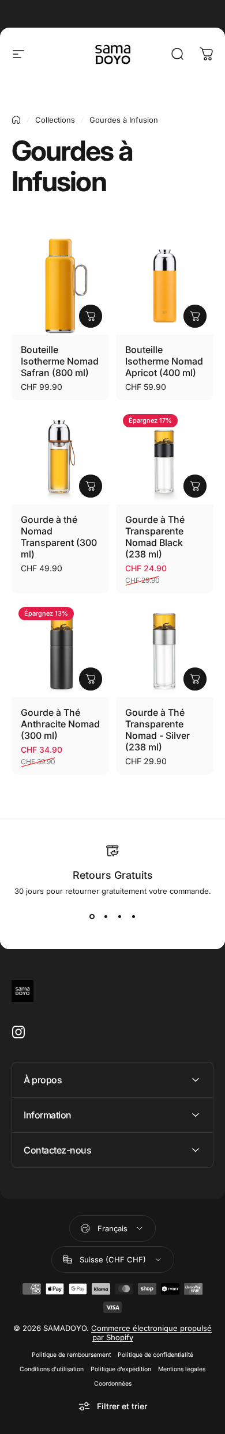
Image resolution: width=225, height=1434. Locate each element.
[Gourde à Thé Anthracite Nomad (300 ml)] (60, 648)
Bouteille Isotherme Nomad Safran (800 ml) (60, 361)
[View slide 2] (105, 916)
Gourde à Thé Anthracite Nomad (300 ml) (60, 724)
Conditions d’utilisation (52, 1369)
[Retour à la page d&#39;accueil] (16, 119)
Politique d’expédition (121, 1369)
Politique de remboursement (71, 1355)
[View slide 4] (133, 916)
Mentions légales (181, 1369)
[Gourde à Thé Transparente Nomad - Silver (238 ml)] (164, 648)
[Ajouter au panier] (90, 316)
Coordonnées (113, 1383)
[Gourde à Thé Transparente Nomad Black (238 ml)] (164, 455)
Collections (55, 119)
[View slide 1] (92, 916)
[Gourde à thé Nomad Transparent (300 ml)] (60, 455)
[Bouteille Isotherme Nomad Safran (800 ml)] (60, 286)
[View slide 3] (119, 916)
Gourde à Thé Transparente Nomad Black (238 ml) (155, 537)
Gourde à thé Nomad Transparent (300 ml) (59, 537)
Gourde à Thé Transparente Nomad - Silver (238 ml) (157, 730)
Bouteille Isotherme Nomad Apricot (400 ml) (164, 361)
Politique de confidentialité (155, 1355)
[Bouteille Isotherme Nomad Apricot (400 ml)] (164, 286)
